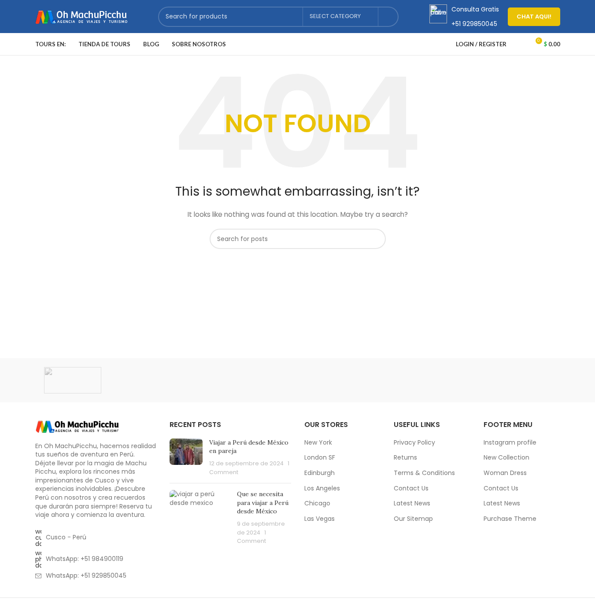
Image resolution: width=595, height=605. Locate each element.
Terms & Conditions (424, 473)
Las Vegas (319, 519)
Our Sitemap (413, 519)
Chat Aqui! (534, 16)
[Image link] (77, 425)
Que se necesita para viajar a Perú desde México (262, 502)
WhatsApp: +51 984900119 (84, 558)
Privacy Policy (414, 442)
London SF (319, 457)
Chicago (317, 503)
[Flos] (522, 380)
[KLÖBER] (297, 380)
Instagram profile (510, 442)
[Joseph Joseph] (372, 380)
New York (318, 442)
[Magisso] (147, 380)
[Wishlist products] (519, 44)
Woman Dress (505, 473)
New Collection (506, 457)
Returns (405, 457)
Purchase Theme (510, 519)
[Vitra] (72, 380)
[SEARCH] (388, 17)
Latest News (412, 503)
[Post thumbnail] (186, 457)
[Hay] (447, 380)
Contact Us (411, 488)
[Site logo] (81, 15)
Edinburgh (319, 473)
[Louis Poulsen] (222, 380)
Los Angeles (322, 488)
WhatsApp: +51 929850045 (86, 575)
